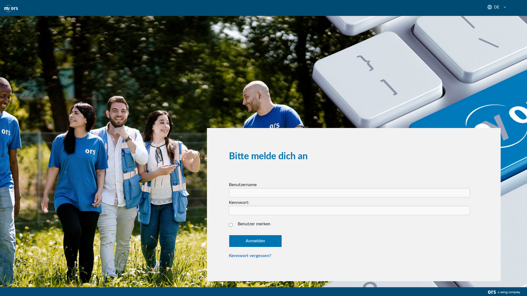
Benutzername (243, 185)
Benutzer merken (254, 224)
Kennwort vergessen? (250, 256)
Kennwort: (239, 202)
